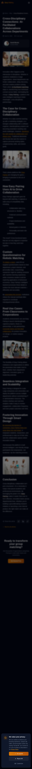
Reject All (20, 758)
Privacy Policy (14, 749)
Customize (20, 763)
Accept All (20, 753)
